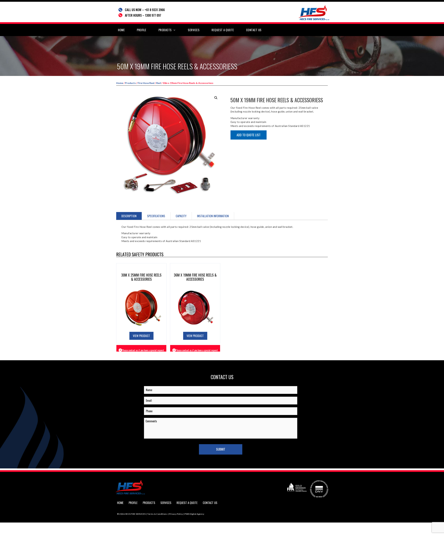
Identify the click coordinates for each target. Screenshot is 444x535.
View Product (141, 336)
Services (193, 30)
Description (128, 216)
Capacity (181, 216)
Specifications (156, 216)
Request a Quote (223, 30)
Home (119, 82)
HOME (121, 30)
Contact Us (254, 30)
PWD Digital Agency (194, 514)
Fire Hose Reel (146, 82)
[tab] (129, 216)
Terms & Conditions (157, 514)
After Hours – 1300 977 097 (143, 15)
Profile (141, 30)
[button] (216, 98)
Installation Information (213, 216)
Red (158, 82)
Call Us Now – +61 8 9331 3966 (145, 9)
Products (165, 30)
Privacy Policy (176, 514)
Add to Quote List (249, 134)
